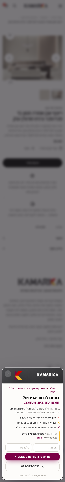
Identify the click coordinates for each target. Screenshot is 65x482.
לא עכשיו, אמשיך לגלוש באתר (32, 475)
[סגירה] (8, 373)
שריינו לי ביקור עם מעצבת (34, 456)
